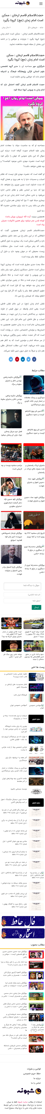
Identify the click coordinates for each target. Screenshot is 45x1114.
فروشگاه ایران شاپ (20, 695)
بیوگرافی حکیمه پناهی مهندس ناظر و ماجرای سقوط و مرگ (11, 399)
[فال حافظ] (23, 926)
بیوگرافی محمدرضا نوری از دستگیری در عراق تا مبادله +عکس (34, 569)
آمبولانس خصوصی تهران (18, 705)
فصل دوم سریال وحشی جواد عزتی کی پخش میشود (11, 433)
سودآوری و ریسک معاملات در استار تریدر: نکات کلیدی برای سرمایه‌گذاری (34, 401)
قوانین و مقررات (34, 1069)
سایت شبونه (23, 1102)
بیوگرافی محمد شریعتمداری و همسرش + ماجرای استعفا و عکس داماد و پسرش (15, 1017)
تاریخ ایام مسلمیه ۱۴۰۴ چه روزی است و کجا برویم (34, 535)
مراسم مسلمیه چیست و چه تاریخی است (11, 467)
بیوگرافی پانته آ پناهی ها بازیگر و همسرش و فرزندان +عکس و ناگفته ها (14, 1027)
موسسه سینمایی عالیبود (18, 789)
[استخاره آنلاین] (23, 938)
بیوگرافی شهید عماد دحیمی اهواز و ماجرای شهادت (34, 499)
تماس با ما (36, 1083)
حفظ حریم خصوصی (32, 1073)
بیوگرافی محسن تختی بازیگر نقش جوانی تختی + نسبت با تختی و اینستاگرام (15, 1007)
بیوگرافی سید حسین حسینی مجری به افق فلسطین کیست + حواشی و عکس (14, 954)
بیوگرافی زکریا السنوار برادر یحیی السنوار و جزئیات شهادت (12, 571)
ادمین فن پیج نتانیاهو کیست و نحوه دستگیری (35, 431)
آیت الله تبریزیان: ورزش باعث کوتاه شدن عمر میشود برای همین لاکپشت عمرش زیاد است (22, 220)
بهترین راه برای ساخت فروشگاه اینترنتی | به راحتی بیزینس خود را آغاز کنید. (15, 729)
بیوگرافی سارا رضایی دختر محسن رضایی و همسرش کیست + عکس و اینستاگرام (14, 996)
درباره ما (37, 1078)
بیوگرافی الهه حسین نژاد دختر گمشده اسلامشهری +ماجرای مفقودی (13, 503)
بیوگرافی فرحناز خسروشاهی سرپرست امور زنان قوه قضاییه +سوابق (12, 537)
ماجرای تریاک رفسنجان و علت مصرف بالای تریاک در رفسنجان (34, 469)
